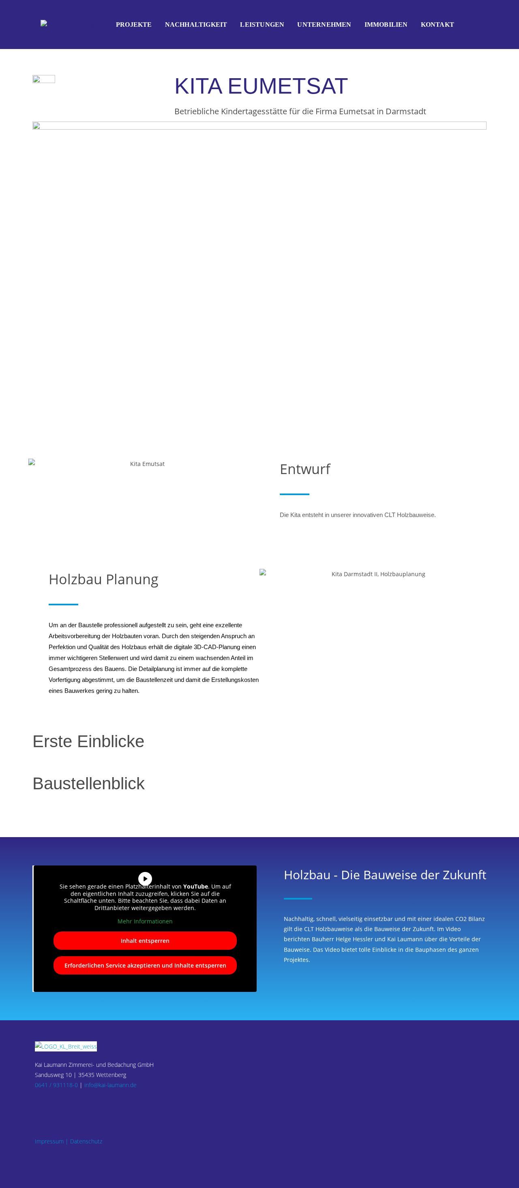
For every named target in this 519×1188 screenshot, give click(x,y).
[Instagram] (49, 1104)
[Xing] (59, 1104)
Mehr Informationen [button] (145, 921)
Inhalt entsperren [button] (145, 940)
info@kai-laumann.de (110, 1085)
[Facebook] (39, 1104)
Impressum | (52, 1141)
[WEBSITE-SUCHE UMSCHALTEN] (469, 24)
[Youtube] (68, 1104)
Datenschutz (86, 1141)
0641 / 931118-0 (56, 1085)
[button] (36, 464)
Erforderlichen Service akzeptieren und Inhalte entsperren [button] (145, 965)
